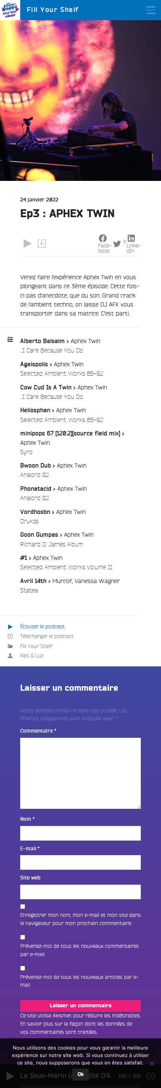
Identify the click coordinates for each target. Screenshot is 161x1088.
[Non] (151, 1063)
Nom (27, 819)
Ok (80, 1074)
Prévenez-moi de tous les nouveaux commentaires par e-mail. (79, 950)
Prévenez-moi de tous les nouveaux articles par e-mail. (79, 981)
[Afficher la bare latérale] (151, 44)
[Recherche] (151, 30)
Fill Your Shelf (36, 646)
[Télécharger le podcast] (41, 243)
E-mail (30, 848)
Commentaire (38, 731)
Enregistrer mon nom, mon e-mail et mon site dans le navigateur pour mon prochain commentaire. (80, 919)
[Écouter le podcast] (27, 243)
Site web (30, 878)
